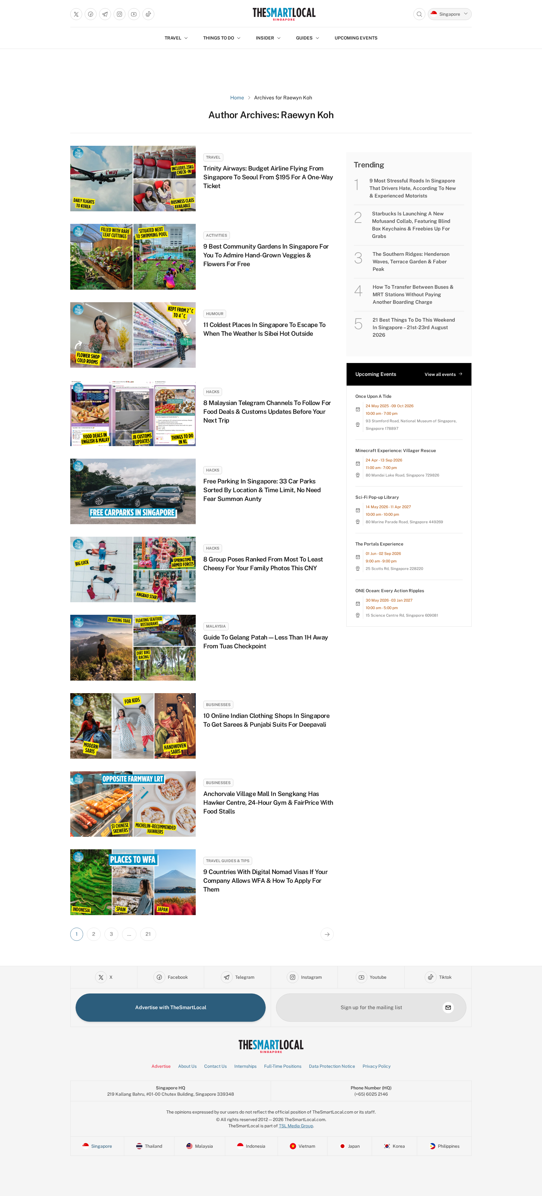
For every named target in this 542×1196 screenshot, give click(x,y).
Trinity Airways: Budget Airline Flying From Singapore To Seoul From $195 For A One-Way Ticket (268, 177)
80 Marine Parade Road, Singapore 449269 (404, 522)
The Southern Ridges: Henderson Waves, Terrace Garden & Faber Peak (411, 261)
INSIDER (265, 37)
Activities (216, 235)
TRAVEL (173, 37)
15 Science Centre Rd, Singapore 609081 (402, 615)
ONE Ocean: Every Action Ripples (389, 590)
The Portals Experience (379, 543)
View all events (440, 374)
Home (237, 98)
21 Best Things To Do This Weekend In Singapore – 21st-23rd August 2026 (414, 327)
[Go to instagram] (119, 14)
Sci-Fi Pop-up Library (377, 497)
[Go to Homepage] (284, 14)
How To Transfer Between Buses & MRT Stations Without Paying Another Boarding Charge (413, 294)
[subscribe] (448, 1007)
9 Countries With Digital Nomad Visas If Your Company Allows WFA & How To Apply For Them (265, 880)
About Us (187, 1066)
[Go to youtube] (134, 14)
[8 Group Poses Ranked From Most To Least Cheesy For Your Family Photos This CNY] (133, 569)
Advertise (161, 1066)
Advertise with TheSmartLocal (170, 1007)
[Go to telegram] (105, 14)
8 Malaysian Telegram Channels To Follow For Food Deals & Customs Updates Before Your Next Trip (267, 411)
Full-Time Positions (282, 1066)
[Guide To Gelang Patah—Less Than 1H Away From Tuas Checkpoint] (133, 647)
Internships (245, 1066)
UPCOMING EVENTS (356, 37)
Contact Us (215, 1066)
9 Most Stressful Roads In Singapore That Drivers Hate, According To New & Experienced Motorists (412, 188)
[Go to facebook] (91, 14)
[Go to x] (76, 14)
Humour (214, 314)
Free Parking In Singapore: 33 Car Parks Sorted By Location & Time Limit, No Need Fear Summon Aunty (262, 490)
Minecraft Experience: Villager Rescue (395, 450)
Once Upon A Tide (373, 396)
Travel (213, 157)
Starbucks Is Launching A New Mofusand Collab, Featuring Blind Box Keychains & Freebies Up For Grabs (411, 225)
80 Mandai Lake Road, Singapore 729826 (402, 475)
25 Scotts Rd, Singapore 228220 (394, 568)
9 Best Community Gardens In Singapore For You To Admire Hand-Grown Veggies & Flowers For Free (266, 255)
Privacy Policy (377, 1066)
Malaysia (216, 626)
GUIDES (304, 37)
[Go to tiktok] (148, 14)
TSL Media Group (296, 1125)
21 (148, 934)
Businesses (218, 705)
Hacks (212, 392)
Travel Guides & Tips (227, 861)
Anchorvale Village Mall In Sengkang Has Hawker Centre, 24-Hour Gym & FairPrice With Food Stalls (268, 802)
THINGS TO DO (218, 37)
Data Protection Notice (332, 1066)
